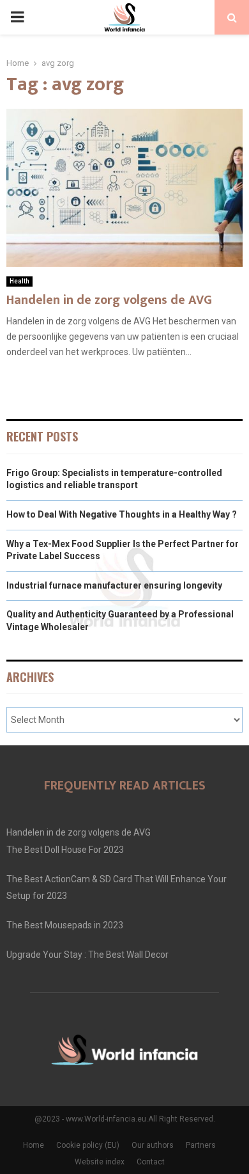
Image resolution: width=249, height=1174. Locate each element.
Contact (151, 1161)
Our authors (153, 1145)
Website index (99, 1161)
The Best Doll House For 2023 (65, 850)
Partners (201, 1145)
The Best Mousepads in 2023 (64, 925)
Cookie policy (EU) (87, 1145)
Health (19, 281)
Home (33, 1145)
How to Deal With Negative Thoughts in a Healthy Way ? (121, 514)
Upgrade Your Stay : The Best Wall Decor (87, 954)
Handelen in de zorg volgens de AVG (109, 300)
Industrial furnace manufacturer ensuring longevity (114, 585)
